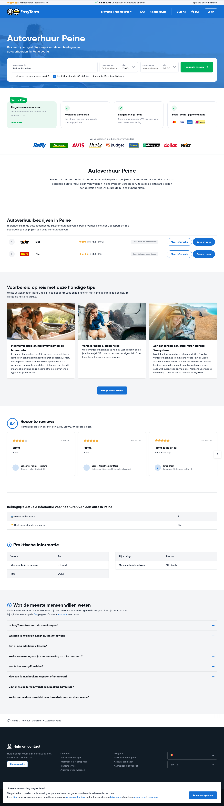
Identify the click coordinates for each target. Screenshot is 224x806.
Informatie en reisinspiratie (74, 761)
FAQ (142, 12)
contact (62, 614)
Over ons (65, 753)
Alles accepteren (203, 795)
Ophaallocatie (19, 65)
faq (36, 614)
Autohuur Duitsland (31, 720)
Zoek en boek (204, 242)
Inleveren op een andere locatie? (32, 76)
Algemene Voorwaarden (73, 770)
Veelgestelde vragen (71, 757)
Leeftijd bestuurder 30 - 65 (71, 76)
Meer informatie (179, 242)
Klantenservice (158, 12)
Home (15, 720)
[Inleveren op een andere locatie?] (12, 76)
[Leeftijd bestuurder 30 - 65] (54, 76)
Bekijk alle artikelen (112, 390)
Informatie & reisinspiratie (115, 12)
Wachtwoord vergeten (125, 757)
